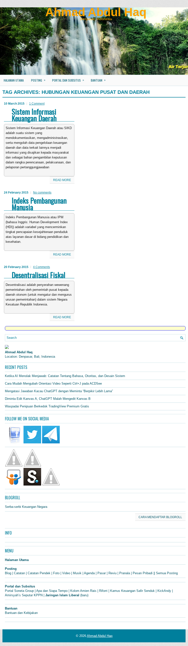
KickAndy (164, 591)
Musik (77, 573)
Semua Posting (167, 573)
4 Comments (41, 267)
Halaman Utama (14, 80)
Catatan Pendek (39, 573)
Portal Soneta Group (19, 591)
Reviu (112, 573)
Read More (62, 180)
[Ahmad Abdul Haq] (7, 348)
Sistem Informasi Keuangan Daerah (34, 114)
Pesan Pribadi (143, 573)
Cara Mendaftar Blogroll (160, 517)
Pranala (124, 573)
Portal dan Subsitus (68, 80)
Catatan (19, 573)
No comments (42, 192)
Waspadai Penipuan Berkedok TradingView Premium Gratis (47, 406)
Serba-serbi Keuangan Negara (26, 507)
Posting (38, 80)
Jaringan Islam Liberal (62, 595)
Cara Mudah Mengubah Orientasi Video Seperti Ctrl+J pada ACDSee (53, 383)
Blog (8, 573)
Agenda (89, 573)
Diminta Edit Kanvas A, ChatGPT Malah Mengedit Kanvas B (48, 399)
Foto (56, 573)
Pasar (101, 573)
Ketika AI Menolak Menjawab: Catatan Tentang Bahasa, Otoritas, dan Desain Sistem (65, 376)
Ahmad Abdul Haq (95, 12)
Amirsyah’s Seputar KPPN (24, 595)
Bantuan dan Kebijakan (21, 613)
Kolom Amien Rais (83, 591)
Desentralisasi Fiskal (38, 275)
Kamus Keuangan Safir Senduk (132, 591)
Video (66, 573)
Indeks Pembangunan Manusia (39, 203)
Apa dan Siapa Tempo (52, 591)
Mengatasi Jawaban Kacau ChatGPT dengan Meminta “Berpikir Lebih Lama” (59, 391)
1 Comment (37, 103)
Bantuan (98, 80)
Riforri (103, 591)
